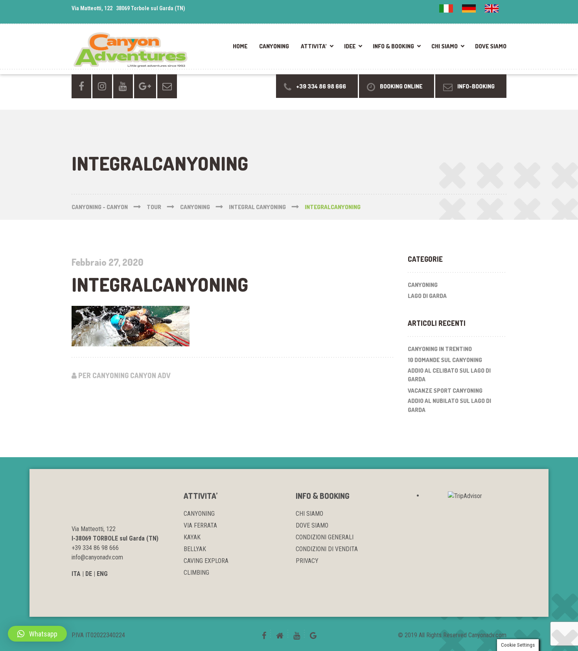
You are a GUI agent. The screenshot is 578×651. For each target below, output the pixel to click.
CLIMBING (196, 572)
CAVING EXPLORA (206, 561)
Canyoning (423, 285)
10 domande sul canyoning (445, 360)
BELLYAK (195, 549)
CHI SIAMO (444, 46)
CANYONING (274, 46)
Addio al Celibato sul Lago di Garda (449, 375)
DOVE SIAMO (490, 46)
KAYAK (192, 537)
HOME (240, 46)
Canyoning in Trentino (440, 349)
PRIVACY (307, 561)
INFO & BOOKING (393, 46)
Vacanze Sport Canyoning (445, 390)
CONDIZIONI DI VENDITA (327, 549)
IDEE (349, 46)
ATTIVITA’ (314, 46)
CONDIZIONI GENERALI (324, 537)
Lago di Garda (427, 296)
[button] (37, 634)
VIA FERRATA (200, 525)
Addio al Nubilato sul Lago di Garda (449, 405)
